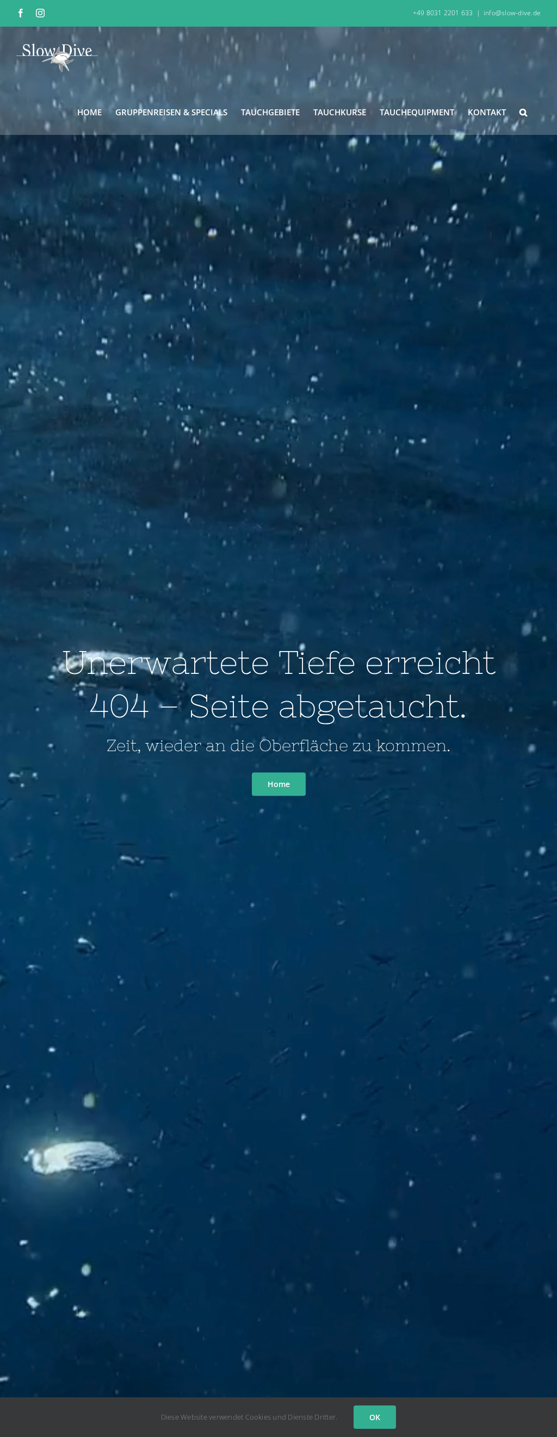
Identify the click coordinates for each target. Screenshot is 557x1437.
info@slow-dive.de (512, 12)
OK (374, 1417)
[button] (523, 111)
